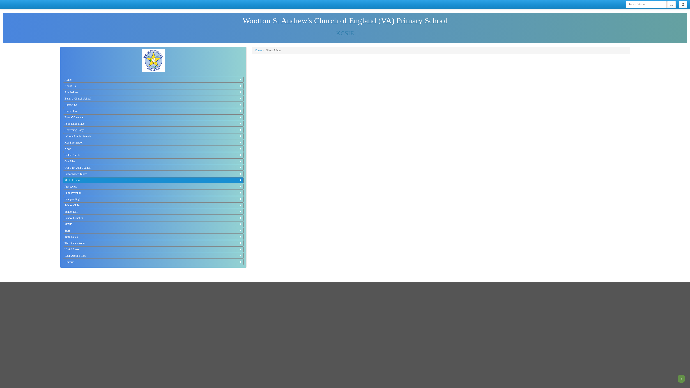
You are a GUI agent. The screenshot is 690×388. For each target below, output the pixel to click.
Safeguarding (72, 199)
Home (68, 79)
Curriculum (71, 111)
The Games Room (75, 243)
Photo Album (72, 180)
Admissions (71, 92)
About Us (70, 85)
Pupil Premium (73, 192)
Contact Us (71, 104)
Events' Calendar (74, 117)
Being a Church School (78, 98)
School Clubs (72, 205)
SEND (68, 224)
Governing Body (74, 129)
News (68, 148)
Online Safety (72, 155)
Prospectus (71, 186)
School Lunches (74, 218)
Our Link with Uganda (78, 167)
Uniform (69, 262)
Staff (67, 230)
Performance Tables (76, 173)
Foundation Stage (74, 123)
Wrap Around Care (75, 255)
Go (671, 4)
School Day (71, 211)
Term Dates (71, 236)
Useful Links (72, 249)
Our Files (70, 161)
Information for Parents (78, 136)
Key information (74, 142)
